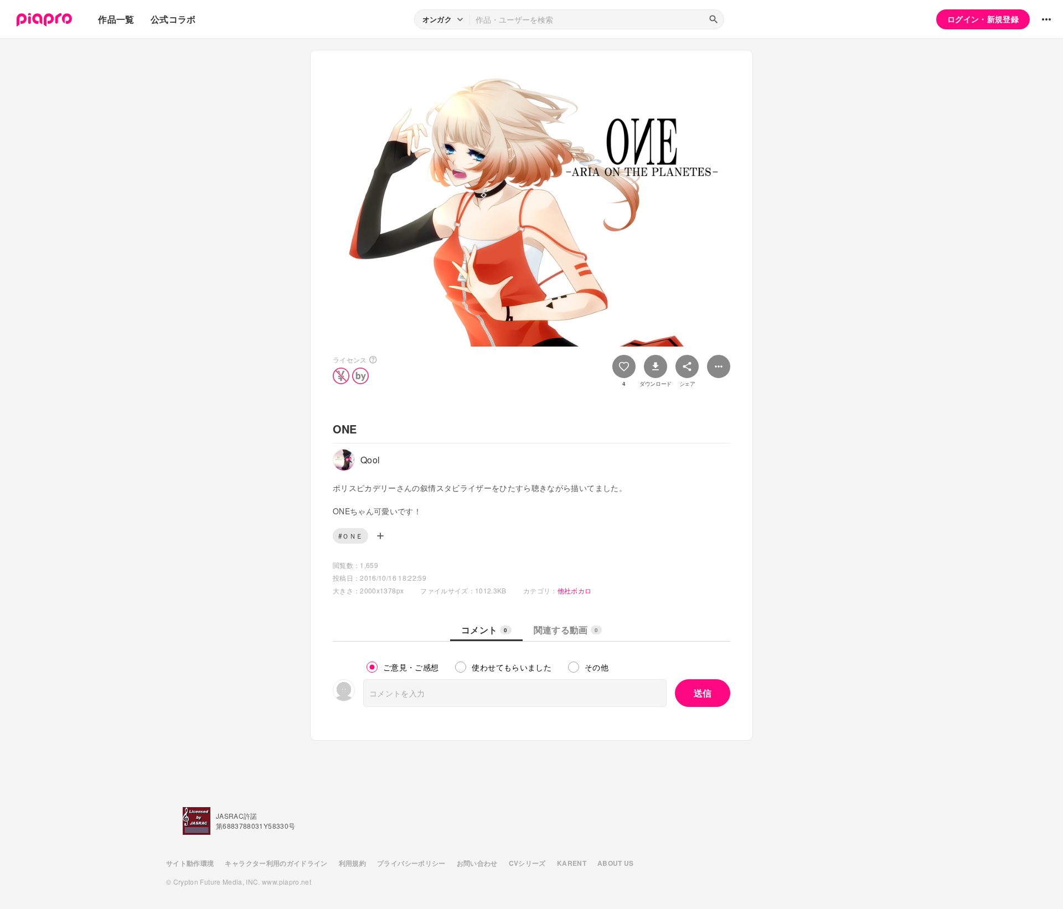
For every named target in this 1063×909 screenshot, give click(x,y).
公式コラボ (173, 19)
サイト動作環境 (190, 863)
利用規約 (352, 863)
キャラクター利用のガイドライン (276, 863)
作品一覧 (116, 19)
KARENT (571, 863)
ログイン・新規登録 (983, 18)
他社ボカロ (575, 590)
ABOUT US (615, 863)
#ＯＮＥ (350, 535)
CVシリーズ (527, 863)
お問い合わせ (477, 863)
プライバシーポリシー (411, 863)
